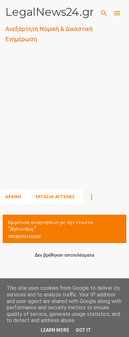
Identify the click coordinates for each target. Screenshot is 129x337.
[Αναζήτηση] (104, 13)
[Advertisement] (64, 124)
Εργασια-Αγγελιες (55, 196)
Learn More (55, 330)
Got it (83, 330)
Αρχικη (13, 196)
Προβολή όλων (24, 236)
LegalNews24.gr (49, 11)
